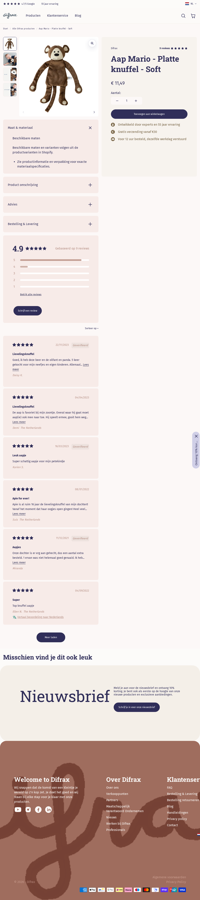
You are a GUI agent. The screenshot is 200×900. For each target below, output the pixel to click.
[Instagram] (28, 810)
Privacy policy (177, 819)
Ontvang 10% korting (196, 453)
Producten (33, 15)
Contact (172, 825)
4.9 (17, 248)
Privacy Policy (176, 882)
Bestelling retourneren (183, 800)
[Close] (196, 436)
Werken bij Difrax (118, 823)
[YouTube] (18, 810)
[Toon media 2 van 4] (10, 59)
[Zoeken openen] (183, 16)
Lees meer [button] (19, 422)
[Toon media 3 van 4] (10, 74)
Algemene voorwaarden (169, 877)
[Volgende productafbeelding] (94, 112)
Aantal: (116, 93)
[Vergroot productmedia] (92, 43)
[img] (22, 345)
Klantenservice (57, 15)
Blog (78, 15)
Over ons (112, 787)
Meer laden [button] (51, 637)
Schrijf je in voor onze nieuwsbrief (137, 707)
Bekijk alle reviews (30, 294)
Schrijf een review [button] (27, 310)
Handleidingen (177, 812)
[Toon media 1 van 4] (10, 44)
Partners (112, 800)
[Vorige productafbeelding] (23, 112)
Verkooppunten (117, 794)
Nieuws (111, 817)
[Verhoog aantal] (136, 100)
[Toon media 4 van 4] (10, 89)
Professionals (115, 830)
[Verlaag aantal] (117, 100)
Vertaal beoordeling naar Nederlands (40, 617)
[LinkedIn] (48, 810)
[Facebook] (38, 810)
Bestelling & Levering (182, 794)
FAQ (169, 787)
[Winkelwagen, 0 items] (193, 16)
